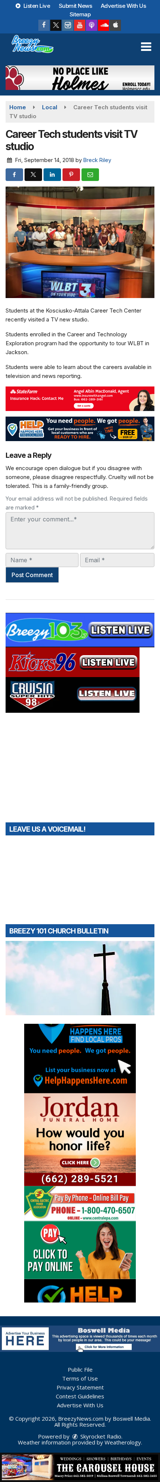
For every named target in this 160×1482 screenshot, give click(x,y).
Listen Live (36, 5)
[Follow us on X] (55, 25)
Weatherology (123, 1442)
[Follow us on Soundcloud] (103, 25)
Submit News (75, 5)
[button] (146, 47)
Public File (80, 1369)
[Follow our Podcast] (91, 25)
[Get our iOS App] (115, 25)
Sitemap (80, 14)
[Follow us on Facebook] (43, 25)
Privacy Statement (80, 1387)
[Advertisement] (80, 77)
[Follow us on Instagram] (67, 25)
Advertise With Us (123, 5)
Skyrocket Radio (100, 1436)
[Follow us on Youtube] (79, 25)
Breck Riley (97, 160)
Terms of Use (80, 1378)
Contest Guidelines (80, 1396)
